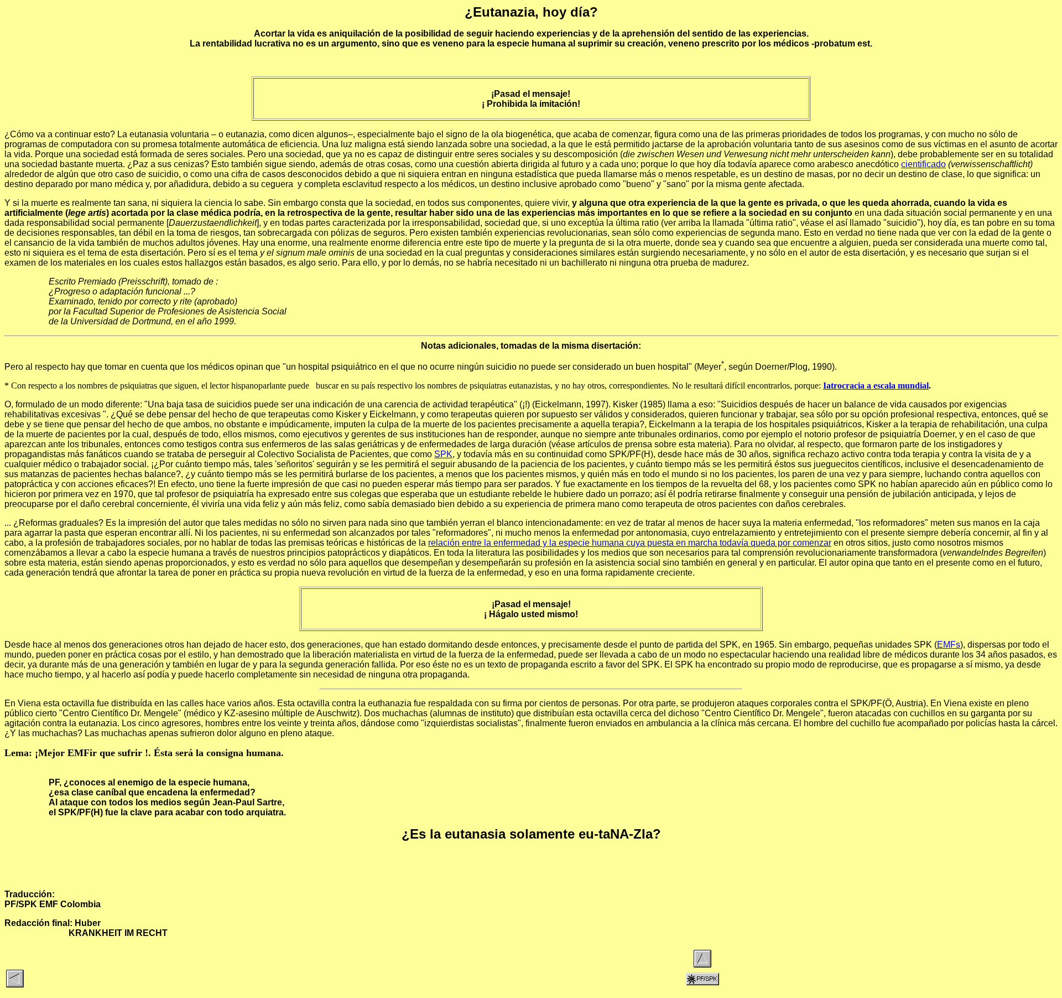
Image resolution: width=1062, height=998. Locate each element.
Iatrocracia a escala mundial (876, 385)
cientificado (923, 164)
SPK (443, 454)
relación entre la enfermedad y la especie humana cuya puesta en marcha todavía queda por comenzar (629, 542)
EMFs (948, 644)
